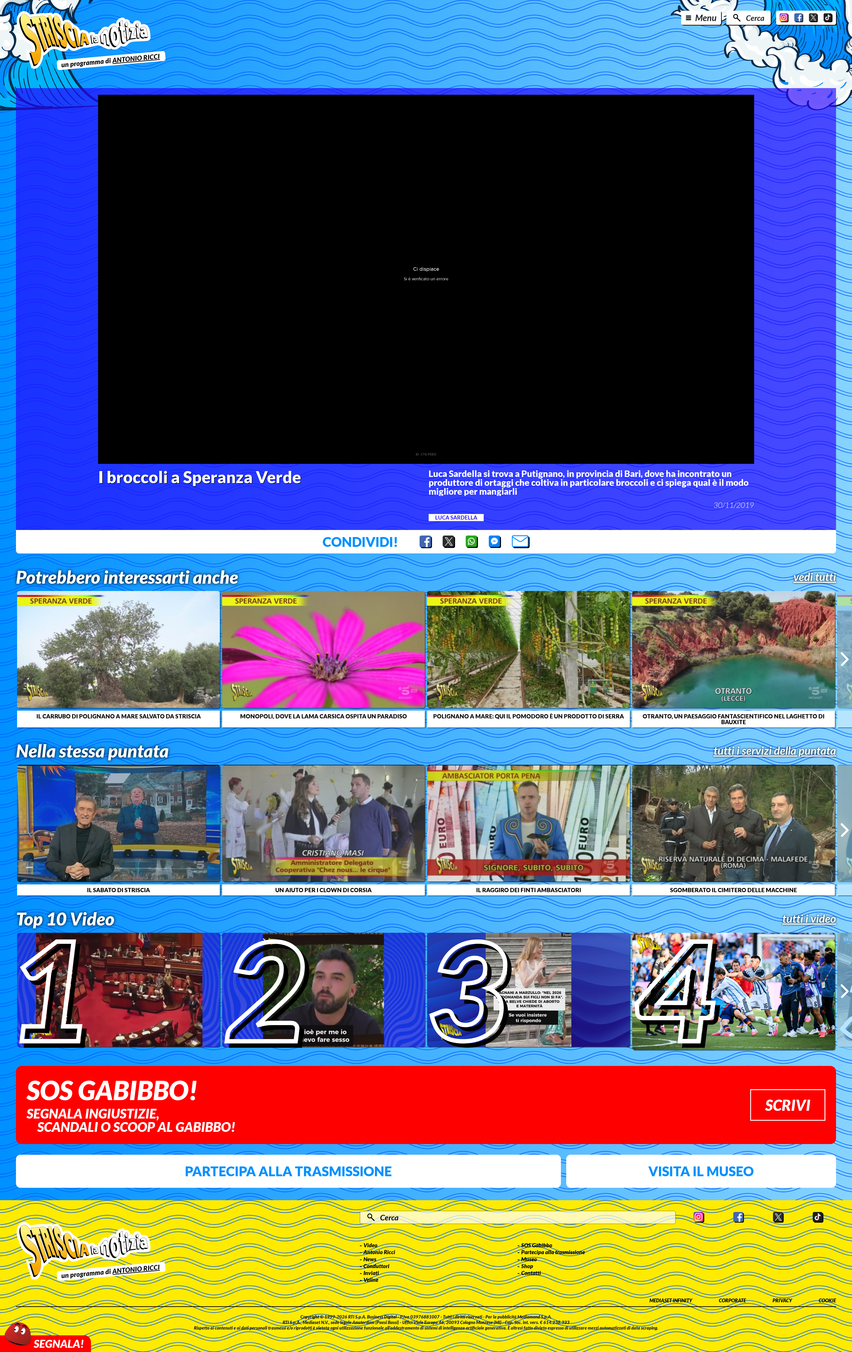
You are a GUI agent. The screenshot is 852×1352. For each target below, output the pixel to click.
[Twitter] (813, 17)
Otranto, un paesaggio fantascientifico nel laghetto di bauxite (733, 719)
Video (370, 1245)
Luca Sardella (456, 517)
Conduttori (376, 1266)
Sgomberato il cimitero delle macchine (733, 890)
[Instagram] (784, 17)
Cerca (755, 17)
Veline (370, 1279)
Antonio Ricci (379, 1252)
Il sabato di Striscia (118, 890)
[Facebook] (798, 17)
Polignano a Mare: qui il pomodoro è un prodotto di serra (528, 716)
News (369, 1259)
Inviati (371, 1272)
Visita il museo (701, 1171)
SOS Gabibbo (536, 1245)
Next (844, 659)
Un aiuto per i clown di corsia (323, 890)
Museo (529, 1259)
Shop (527, 1266)
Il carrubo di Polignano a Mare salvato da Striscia (118, 716)
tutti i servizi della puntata (775, 750)
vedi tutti (814, 576)
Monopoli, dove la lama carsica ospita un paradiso (323, 716)
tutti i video (809, 918)
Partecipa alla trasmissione (288, 1171)
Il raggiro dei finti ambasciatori (528, 890)
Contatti (531, 1272)
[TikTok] (828, 17)
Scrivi (787, 1105)
